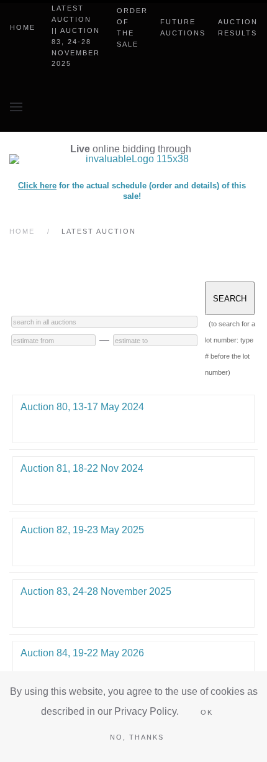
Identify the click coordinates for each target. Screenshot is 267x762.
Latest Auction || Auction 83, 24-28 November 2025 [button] (76, 35)
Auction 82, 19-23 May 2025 (82, 530)
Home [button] (22, 27)
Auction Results (238, 27)
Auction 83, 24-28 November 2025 (95, 591)
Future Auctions (183, 27)
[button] (16, 107)
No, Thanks (137, 737)
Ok (207, 712)
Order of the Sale (132, 27)
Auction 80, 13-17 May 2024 (82, 407)
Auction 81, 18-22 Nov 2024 (81, 468)
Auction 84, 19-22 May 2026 (82, 653)
